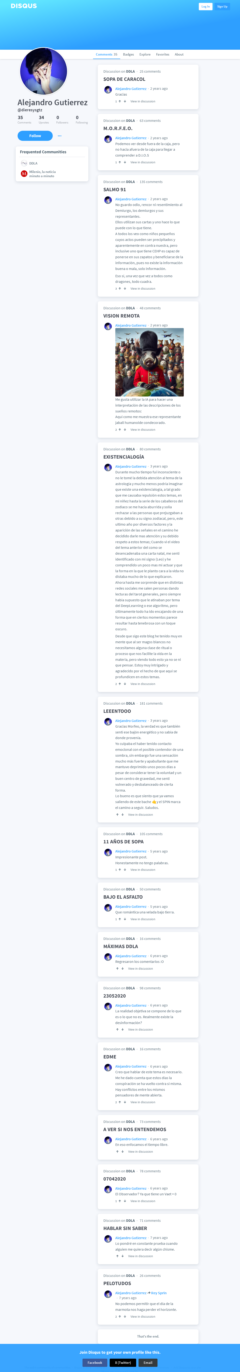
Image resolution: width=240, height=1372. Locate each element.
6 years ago (159, 955)
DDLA (130, 71)
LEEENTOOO (117, 711)
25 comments (150, 71)
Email (148, 1362)
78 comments (150, 1171)
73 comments (150, 1121)
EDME (109, 1056)
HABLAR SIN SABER (125, 1228)
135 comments (151, 181)
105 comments (151, 833)
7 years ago (159, 1237)
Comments (106, 54)
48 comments (150, 308)
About (179, 54)
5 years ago (159, 851)
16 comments (150, 938)
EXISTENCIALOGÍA (123, 456)
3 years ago (159, 466)
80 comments (150, 449)
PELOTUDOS (117, 1283)
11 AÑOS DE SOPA (123, 841)
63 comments (150, 120)
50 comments (150, 889)
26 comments (150, 1275)
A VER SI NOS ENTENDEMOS (134, 1129)
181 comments (151, 703)
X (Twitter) (123, 1362)
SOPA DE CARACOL (124, 79)
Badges (128, 54)
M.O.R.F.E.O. (118, 128)
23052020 (114, 995)
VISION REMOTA (121, 315)
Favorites (162, 54)
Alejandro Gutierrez (130, 88)
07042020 (114, 1178)
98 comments (150, 988)
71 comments (150, 1220)
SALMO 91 (114, 189)
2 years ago (159, 88)
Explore (144, 54)
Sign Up (222, 6)
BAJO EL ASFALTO (123, 896)
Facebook (95, 1362)
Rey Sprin (159, 1292)
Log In (206, 6)
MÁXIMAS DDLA (120, 946)
